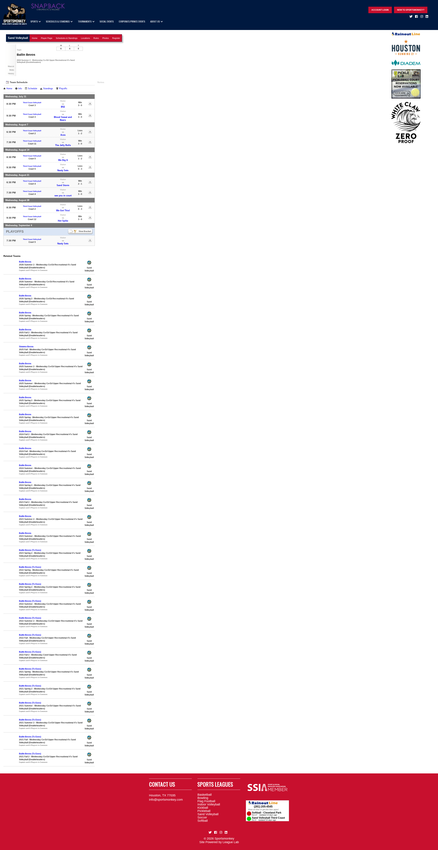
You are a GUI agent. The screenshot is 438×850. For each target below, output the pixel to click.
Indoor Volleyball (208, 804)
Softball (202, 820)
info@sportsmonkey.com (166, 799)
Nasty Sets (62, 170)
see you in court (63, 195)
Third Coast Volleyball (32, 102)
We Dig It (63, 160)
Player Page (46, 38)
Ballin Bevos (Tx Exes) (30, 550)
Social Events (107, 21)
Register (116, 38)
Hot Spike (63, 220)
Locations (85, 38)
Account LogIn (380, 10)
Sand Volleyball (207, 814)
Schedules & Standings (58, 21)
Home (34, 38)
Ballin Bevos (25, 262)
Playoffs (63, 88)
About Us (155, 21)
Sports (34, 21)
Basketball (204, 794)
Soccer (202, 817)
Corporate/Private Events (132, 21)
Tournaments (85, 21)
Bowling (202, 798)
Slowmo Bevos (26, 346)
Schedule (32, 88)
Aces (63, 135)
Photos (105, 38)
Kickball (202, 807)
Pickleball (203, 811)
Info (20, 88)
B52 (63, 107)
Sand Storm (63, 185)
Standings (48, 88)
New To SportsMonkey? (410, 10)
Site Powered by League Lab (219, 842)
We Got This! (63, 210)
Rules (96, 38)
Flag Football (206, 801)
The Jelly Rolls (63, 145)
